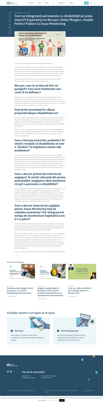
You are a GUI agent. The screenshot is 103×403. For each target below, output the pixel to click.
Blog (53, 3)
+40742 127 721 (26, 376)
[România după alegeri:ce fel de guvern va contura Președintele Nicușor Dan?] (21, 271)
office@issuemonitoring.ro (28, 377)
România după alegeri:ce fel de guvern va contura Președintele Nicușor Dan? (20, 290)
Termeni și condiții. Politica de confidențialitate (56, 390)
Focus (39, 3)
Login (86, 3)
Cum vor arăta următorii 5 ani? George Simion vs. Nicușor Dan (80, 290)
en (94, 3)
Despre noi (61, 3)
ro (91, 3)
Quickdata (90, 390)
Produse (30, 3)
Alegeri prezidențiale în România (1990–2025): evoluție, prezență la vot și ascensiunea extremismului (50, 292)
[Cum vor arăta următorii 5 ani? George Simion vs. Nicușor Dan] (82, 271)
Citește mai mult (11, 296)
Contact (71, 3)
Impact (47, 3)
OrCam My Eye (57, 130)
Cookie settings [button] (53, 400)
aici (60, 251)
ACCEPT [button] (62, 400)
